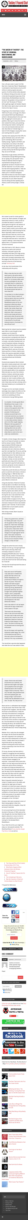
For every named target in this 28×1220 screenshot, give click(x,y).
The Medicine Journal (11, 1208)
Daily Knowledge (19, 942)
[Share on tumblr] (13, 921)
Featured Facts (12, 948)
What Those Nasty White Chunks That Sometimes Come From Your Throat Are (17, 1136)
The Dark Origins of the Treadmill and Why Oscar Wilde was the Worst (16, 1120)
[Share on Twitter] (17, 912)
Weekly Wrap (15, 944)
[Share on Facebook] (13, 912)
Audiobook (22, 1064)
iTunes (13, 829)
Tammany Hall (11, 263)
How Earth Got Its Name (15, 1164)
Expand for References (9, 885)
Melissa (16, 61)
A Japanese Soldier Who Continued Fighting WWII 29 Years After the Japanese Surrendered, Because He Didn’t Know (13, 1175)
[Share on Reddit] (13, 916)
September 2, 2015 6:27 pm (15, 959)
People (20, 948)
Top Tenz (7, 1210)
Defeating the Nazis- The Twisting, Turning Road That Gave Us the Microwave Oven (17, 1090)
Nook (16, 1064)
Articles (4, 948)
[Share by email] (17, 921)
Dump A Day (8, 1203)
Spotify (18, 829)
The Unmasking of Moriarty (14, 877)
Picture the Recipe (10, 1206)
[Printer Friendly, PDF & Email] (24, 912)
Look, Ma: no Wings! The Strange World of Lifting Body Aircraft (17, 1105)
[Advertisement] (14, 32)
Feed (9, 831)
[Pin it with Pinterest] (17, 916)
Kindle (12, 1064)
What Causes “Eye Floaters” (16, 1182)
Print (7, 1064)
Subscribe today (6, 1003)
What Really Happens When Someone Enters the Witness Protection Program (12, 869)
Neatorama (8, 1204)
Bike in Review (9, 1201)
